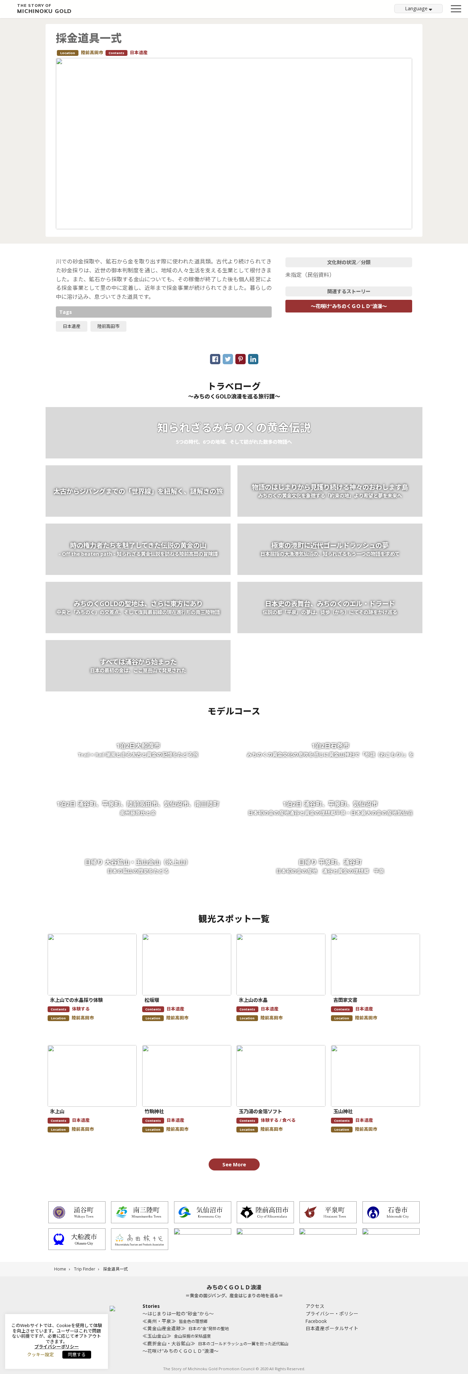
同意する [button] (77, 1354)
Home (60, 1269)
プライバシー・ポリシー (332, 1313)
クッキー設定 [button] (40, 1354)
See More (234, 1164)
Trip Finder (84, 1269)
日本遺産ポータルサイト (332, 1328)
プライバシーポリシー (56, 1347)
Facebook (316, 1321)
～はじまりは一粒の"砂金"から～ (178, 1313)
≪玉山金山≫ (177, 1336)
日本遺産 (72, 326)
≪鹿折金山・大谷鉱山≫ (215, 1343)
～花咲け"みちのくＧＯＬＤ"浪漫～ (181, 1351)
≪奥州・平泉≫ (175, 1321)
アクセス (315, 1306)
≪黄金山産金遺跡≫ (186, 1328)
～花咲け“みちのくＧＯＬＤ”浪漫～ (349, 306)
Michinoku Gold (44, 9)
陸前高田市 (108, 326)
